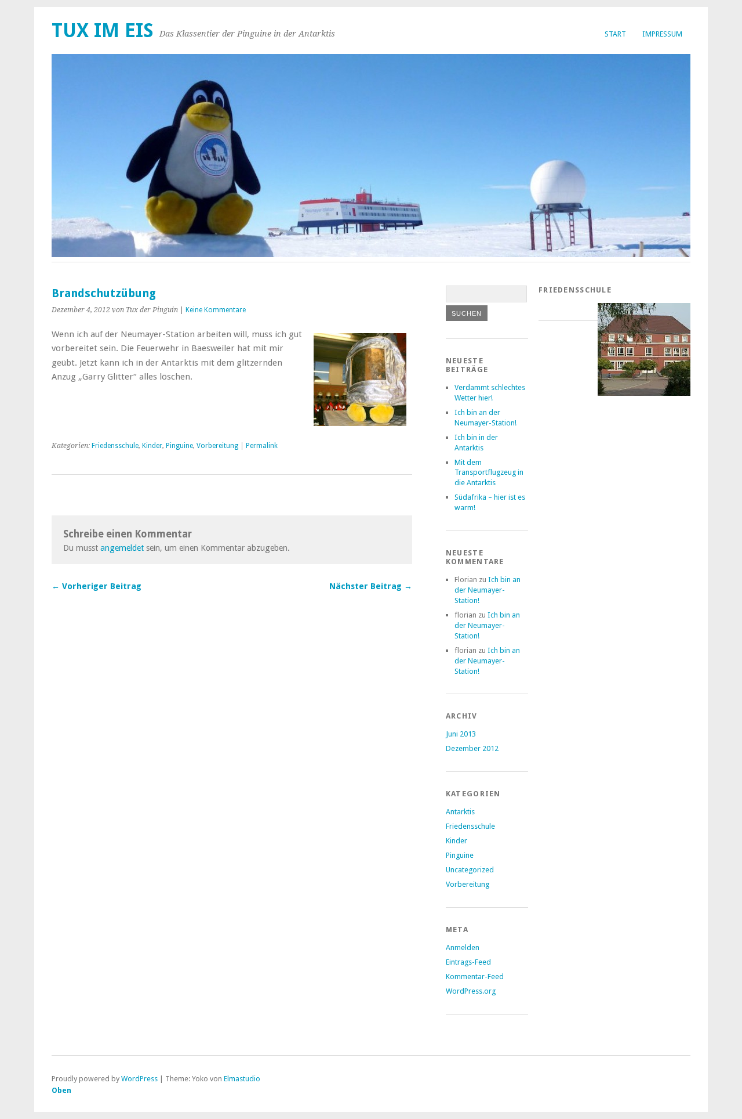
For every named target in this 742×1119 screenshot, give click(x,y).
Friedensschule (115, 446)
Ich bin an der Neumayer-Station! (487, 590)
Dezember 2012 (472, 748)
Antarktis (460, 811)
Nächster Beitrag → (370, 586)
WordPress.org (471, 991)
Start (615, 34)
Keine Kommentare (216, 310)
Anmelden (462, 947)
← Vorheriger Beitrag (96, 586)
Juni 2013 (461, 734)
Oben (61, 1090)
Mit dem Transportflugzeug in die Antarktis (488, 473)
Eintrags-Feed (468, 962)
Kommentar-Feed (475, 976)
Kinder (152, 446)
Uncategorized (470, 869)
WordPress (139, 1078)
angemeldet (122, 548)
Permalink (262, 446)
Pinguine (179, 446)
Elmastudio (242, 1078)
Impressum (662, 34)
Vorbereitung (217, 446)
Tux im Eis (103, 30)
